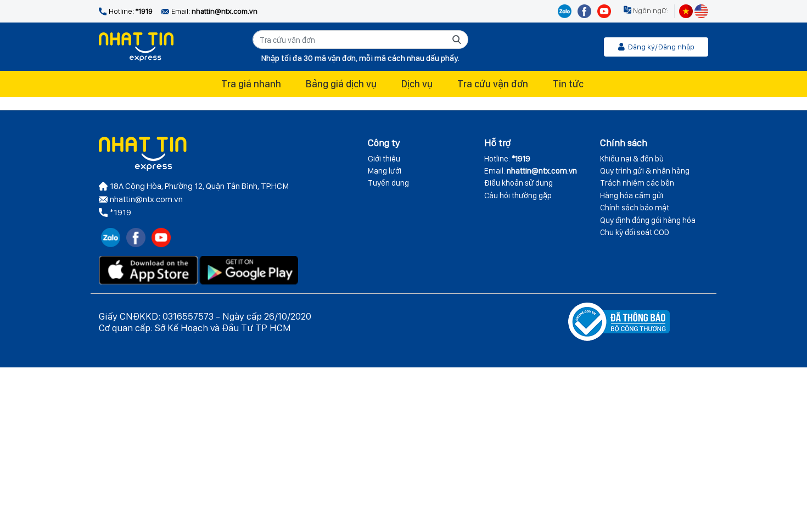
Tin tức (568, 84)
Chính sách (623, 142)
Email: (530, 171)
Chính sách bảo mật (634, 208)
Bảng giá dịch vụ (341, 84)
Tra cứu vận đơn (492, 84)
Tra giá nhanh (251, 84)
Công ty (384, 142)
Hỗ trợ (497, 142)
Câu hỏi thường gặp (518, 195)
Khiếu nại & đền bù (632, 159)
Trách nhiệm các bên (637, 183)
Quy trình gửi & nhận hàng (645, 171)
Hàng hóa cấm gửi (631, 195)
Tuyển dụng (388, 183)
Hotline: (507, 159)
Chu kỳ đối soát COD (634, 232)
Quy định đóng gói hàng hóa (648, 220)
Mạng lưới (384, 171)
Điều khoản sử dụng (518, 183)
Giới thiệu (384, 159)
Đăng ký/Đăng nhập (660, 46)
